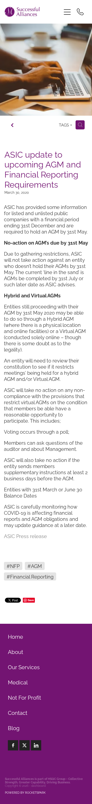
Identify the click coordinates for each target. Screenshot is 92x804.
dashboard (38, 785)
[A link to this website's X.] (24, 745)
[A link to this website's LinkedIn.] (36, 745)
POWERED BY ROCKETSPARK (25, 792)
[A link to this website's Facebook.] (13, 745)
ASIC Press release (25, 535)
